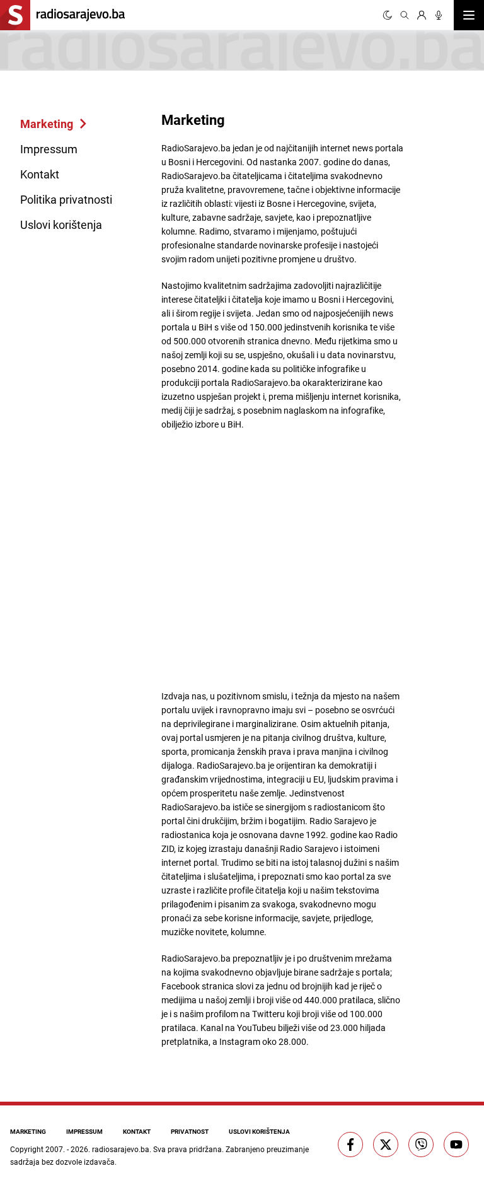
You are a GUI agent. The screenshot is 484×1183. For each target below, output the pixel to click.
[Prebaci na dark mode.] (387, 15)
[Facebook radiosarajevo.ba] (350, 1144)
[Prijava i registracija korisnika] (421, 15)
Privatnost (190, 1131)
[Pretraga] (404, 15)
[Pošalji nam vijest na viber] (421, 1144)
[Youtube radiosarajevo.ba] (456, 1144)
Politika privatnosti (66, 199)
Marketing (46, 123)
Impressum (49, 148)
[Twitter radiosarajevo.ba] (385, 1144)
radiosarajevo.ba (120, 1149)
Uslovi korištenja (61, 224)
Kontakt (39, 174)
